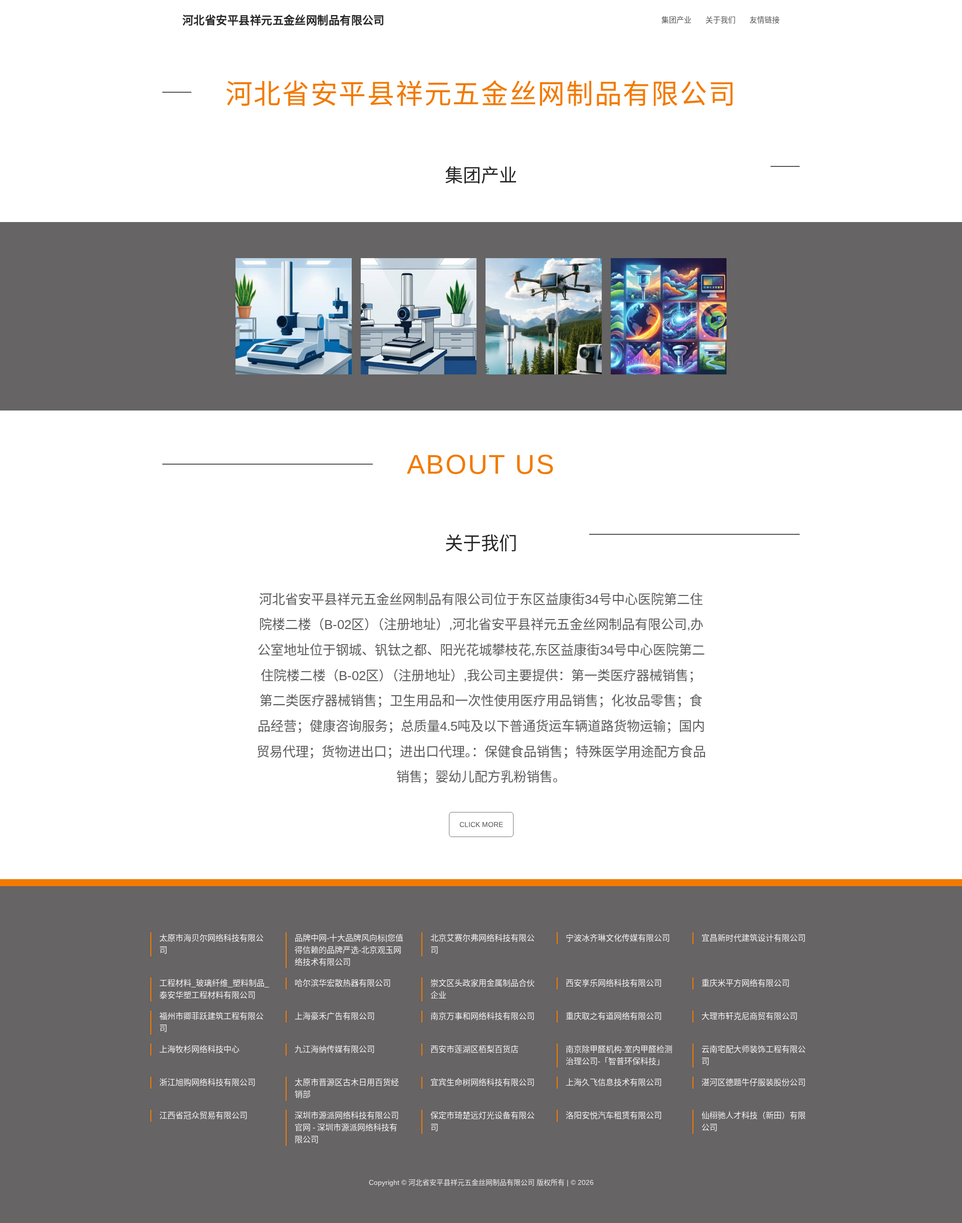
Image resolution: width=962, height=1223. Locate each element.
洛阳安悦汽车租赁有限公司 (614, 1115)
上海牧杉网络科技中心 (199, 1049)
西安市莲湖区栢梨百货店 (474, 1049)
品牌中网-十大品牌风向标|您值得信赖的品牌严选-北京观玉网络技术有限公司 (349, 950)
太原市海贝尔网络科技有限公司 (211, 944)
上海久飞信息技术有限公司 (614, 1082)
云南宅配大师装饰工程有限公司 (753, 1055)
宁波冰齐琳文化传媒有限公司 (618, 938)
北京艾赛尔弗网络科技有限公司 (482, 944)
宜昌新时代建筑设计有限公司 (753, 938)
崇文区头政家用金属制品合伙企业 (482, 989)
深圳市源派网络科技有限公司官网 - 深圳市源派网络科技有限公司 (347, 1127)
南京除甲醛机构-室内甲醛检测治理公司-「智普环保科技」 (619, 1055)
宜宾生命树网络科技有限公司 (482, 1082)
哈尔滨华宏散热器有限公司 (343, 983)
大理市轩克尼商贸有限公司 (749, 1016)
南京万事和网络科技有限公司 (482, 1016)
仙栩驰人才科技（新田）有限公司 (753, 1121)
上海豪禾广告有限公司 (335, 1016)
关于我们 (720, 20)
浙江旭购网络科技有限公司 (207, 1082)
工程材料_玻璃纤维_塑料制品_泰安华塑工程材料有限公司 (214, 989)
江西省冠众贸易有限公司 (203, 1115)
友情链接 (765, 20)
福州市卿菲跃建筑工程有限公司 (211, 1022)
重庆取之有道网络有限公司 (614, 1016)
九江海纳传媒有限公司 (335, 1049)
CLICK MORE (481, 825)
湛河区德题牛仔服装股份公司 (753, 1082)
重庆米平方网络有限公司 (745, 983)
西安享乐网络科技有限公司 (614, 983)
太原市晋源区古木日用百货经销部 (347, 1088)
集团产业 (676, 20)
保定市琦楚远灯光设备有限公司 (482, 1121)
